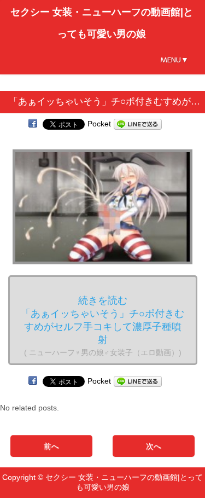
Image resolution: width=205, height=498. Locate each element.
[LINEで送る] (138, 123)
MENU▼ (174, 60)
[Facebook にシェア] (32, 123)
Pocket (99, 123)
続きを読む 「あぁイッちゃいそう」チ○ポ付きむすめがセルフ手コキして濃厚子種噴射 (102, 326)
